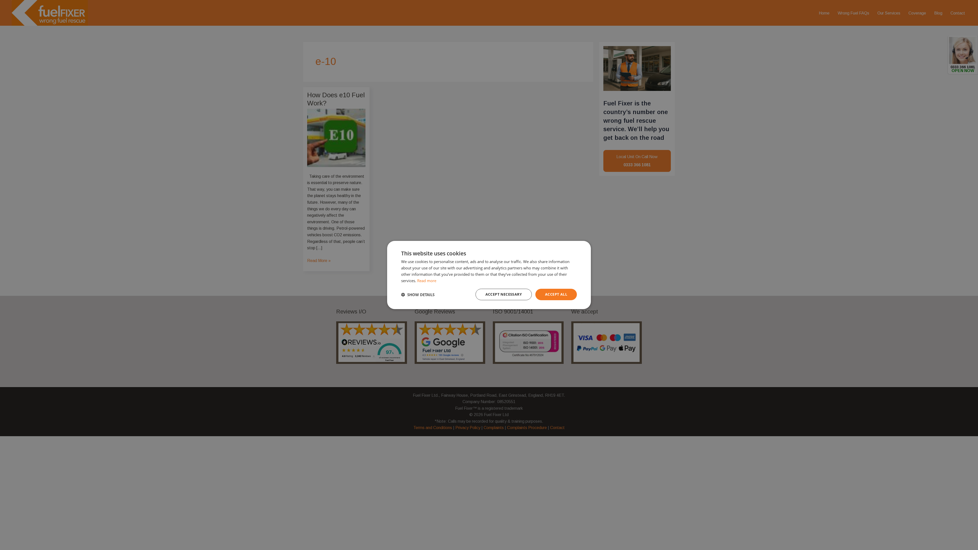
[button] (417, 294)
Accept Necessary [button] (503, 294)
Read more (426, 280)
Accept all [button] (556, 294)
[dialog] (489, 275)
